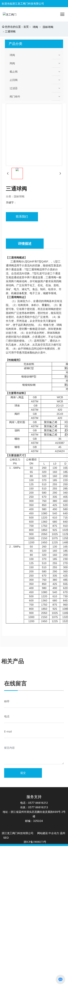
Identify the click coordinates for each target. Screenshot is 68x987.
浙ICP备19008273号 (35, 842)
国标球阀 (48, 26)
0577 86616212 (38, 802)
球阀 (35, 26)
